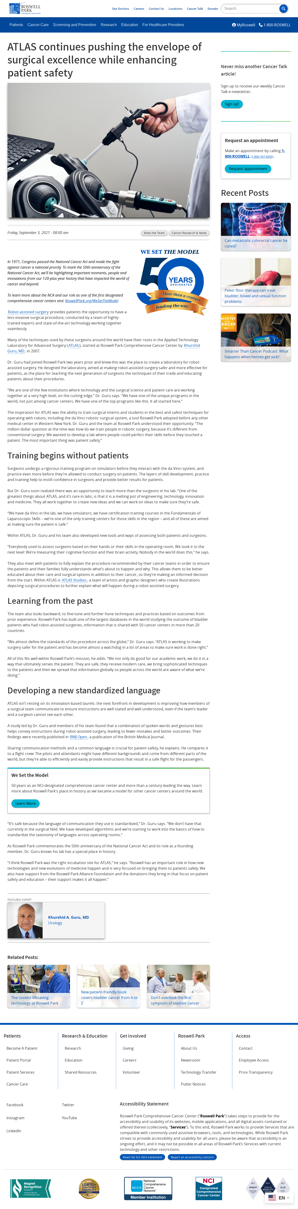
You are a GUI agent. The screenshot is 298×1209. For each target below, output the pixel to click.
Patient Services (20, 1072)
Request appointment (248, 168)
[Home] (25, 12)
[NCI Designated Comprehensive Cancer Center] (209, 1198)
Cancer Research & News (189, 233)
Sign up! (232, 104)
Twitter (68, 1104)
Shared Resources (81, 1072)
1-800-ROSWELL (277, 24)
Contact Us (156, 9)
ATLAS (73, 345)
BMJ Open (78, 736)
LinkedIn (14, 1130)
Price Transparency (256, 1072)
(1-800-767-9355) (262, 156)
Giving (128, 1048)
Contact (246, 1048)
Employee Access (254, 1060)
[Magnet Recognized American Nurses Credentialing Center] (30, 1198)
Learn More (25, 803)
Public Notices (193, 1084)
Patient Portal (19, 1060)
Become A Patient (22, 1048)
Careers (139, 9)
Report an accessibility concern (192, 1157)
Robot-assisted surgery (28, 311)
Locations (175, 9)
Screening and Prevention (74, 25)
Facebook (15, 1104)
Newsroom (190, 1060)
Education (129, 25)
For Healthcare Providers (163, 25)
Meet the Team (154, 233)
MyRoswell (246, 24)
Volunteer (131, 1072)
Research (109, 25)
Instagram (15, 1117)
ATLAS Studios (74, 580)
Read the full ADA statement (142, 1157)
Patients (16, 25)
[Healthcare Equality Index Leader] (89, 1198)
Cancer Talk (195, 9)
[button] (283, 8)
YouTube (69, 1117)
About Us (189, 1048)
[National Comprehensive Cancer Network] (148, 1198)
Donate (213, 9)
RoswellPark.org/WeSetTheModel (91, 300)
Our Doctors (120, 9)
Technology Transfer (199, 1072)
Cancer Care (38, 25)
